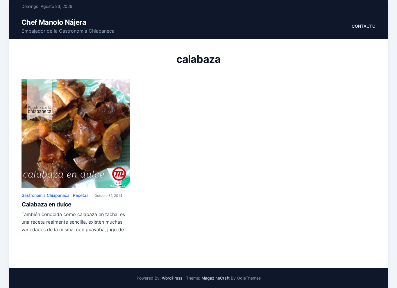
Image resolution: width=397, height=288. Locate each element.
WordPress (172, 277)
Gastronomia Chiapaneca (45, 195)
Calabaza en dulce (46, 204)
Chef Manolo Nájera (54, 22)
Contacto (363, 26)
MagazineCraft (215, 277)
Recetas (81, 195)
